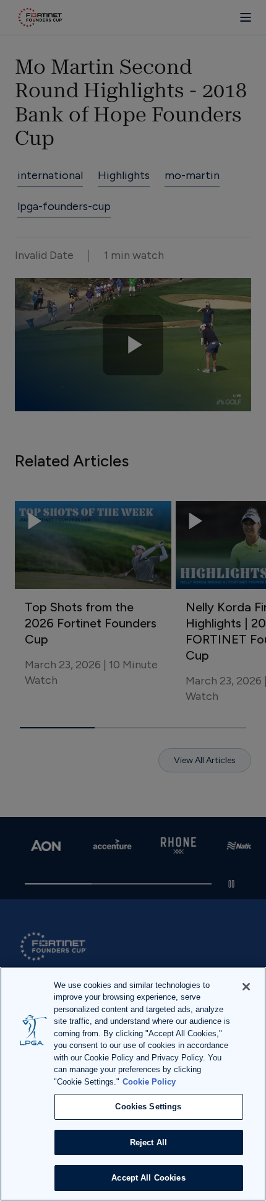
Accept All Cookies (148, 1177)
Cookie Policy (149, 1081)
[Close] (246, 986)
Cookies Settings (148, 1106)
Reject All (148, 1142)
